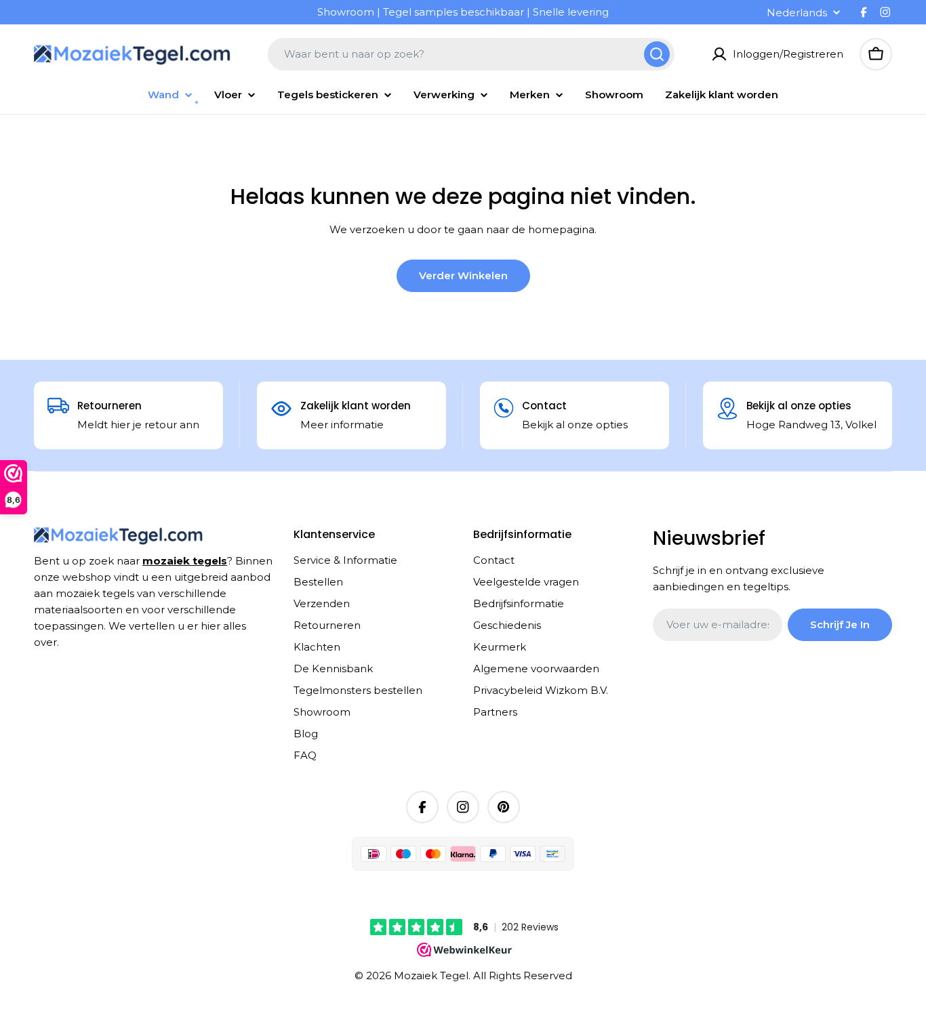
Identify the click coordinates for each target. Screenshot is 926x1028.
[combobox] (471, 54)
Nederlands (797, 12)
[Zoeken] (657, 54)
